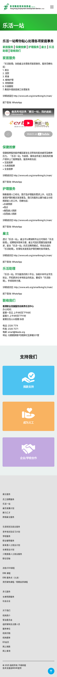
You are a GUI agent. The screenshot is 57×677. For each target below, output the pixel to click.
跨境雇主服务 (8, 517)
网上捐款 (6, 646)
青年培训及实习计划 (11, 532)
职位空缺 (6, 558)
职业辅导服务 (8, 541)
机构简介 (6, 615)
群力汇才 (6, 512)
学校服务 (6, 536)
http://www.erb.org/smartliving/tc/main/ (33, 96)
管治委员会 (7, 620)
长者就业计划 (8, 549)
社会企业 (6, 601)
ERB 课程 (7, 573)
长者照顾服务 (8, 597)
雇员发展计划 (8, 508)
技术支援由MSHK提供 (12, 668)
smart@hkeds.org (16, 332)
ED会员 (6, 642)
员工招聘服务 (8, 499)
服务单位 (6, 629)
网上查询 (6, 651)
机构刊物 (6, 633)
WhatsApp (17, 102)
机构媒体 (6, 638)
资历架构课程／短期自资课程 (15, 582)
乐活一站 (6, 504)
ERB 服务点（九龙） (11, 578)
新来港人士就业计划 (11, 545)
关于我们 (6, 610)
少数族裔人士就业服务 (12, 554)
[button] (51, 7)
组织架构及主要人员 (11, 624)
